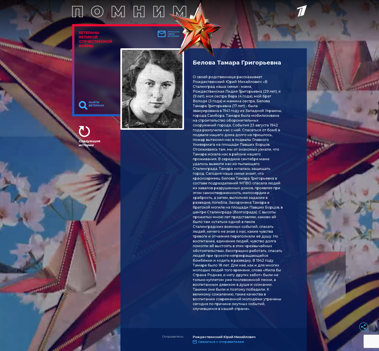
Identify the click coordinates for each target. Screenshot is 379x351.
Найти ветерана (96, 104)
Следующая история (89, 143)
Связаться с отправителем (221, 342)
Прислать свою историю (174, 34)
